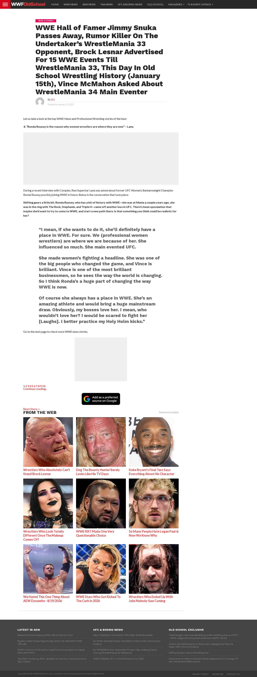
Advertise (217, 674)
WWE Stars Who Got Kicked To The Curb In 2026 (98, 599)
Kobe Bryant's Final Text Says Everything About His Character (151, 472)
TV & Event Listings (199, 4)
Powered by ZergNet (169, 412)
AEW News (89, 4)
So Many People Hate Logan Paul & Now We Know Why (154, 533)
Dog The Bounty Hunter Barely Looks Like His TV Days (98, 472)
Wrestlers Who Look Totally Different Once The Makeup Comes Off (43, 535)
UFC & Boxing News (130, 4)
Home (55, 4)
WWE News (71, 4)
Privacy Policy (200, 674)
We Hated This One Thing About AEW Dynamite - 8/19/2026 (46, 599)
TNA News (107, 4)
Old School (155, 4)
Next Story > (31, 409)
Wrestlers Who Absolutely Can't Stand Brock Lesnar (46, 472)
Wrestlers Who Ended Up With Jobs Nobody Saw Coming (151, 599)
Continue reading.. (35, 388)
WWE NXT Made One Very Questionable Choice (95, 533)
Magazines (175, 4)
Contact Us (233, 674)
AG (53, 99)
